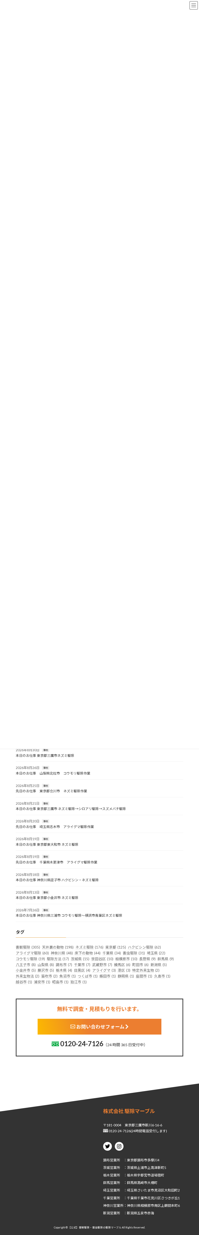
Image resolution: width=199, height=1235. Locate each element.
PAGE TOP (189, 1193)
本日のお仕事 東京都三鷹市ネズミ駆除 (45, 755)
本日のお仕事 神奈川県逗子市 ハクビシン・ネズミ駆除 (57, 880)
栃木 (106, 1175)
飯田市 (108, 976)
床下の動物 (87, 953)
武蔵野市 (102, 965)
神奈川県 (62, 953)
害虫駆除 (134, 953)
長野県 (147, 959)
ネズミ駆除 (89, 947)
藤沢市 (46, 970)
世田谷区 (102, 959)
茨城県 (80, 959)
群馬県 (166, 959)
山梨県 (46, 965)
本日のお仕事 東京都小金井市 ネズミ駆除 (47, 898)
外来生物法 (27, 976)
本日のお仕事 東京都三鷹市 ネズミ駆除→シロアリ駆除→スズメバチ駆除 (71, 809)
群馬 (106, 1183)
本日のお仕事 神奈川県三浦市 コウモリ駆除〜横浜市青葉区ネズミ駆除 (69, 915)
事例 (45, 750)
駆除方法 (58, 959)
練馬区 (122, 965)
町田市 (140, 965)
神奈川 (108, 1205)
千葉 (106, 1198)
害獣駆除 (28, 947)
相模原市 (126, 959)
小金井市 (26, 970)
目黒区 (82, 970)
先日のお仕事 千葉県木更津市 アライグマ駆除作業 (56, 862)
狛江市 (78, 982)
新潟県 (158, 965)
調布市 (64, 965)
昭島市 (60, 982)
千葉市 (82, 965)
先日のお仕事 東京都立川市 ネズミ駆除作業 (51, 791)
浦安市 (42, 982)
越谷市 (24, 982)
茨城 (106, 1168)
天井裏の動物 (58, 947)
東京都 (115, 947)
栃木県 (64, 970)
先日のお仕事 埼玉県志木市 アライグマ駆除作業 (55, 826)
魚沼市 (67, 976)
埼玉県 (156, 953)
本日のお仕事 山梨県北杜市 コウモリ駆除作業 (53, 773)
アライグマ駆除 (32, 953)
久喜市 (162, 976)
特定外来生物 (145, 970)
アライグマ (104, 970)
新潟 (106, 1213)
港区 (124, 970)
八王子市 (26, 965)
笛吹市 (49, 976)
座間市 (144, 976)
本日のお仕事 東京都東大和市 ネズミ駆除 (47, 844)
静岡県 (126, 976)
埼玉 (106, 1190)
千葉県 (111, 953)
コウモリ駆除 (30, 959)
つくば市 (88, 976)
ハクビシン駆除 (144, 947)
